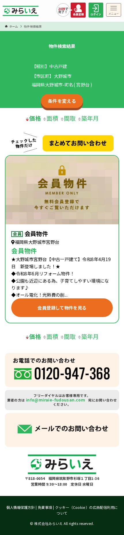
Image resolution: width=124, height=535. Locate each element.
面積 (52, 118)
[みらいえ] (21, 12)
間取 (70, 118)
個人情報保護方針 (20, 507)
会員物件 (36, 233)
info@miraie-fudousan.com (55, 400)
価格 (35, 118)
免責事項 (45, 507)
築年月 (90, 118)
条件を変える (62, 100)
